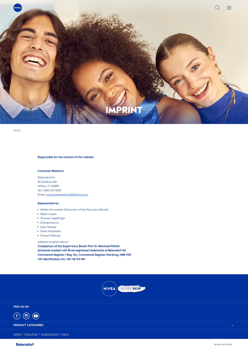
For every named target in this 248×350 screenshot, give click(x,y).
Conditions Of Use (49, 334)
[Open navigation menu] (229, 7)
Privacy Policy (31, 334)
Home (17, 130)
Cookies (17, 334)
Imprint (64, 334)
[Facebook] (16, 316)
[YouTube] (35, 316)
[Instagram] (26, 316)
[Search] (217, 8)
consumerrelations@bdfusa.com (67, 194)
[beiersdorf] (25, 344)
